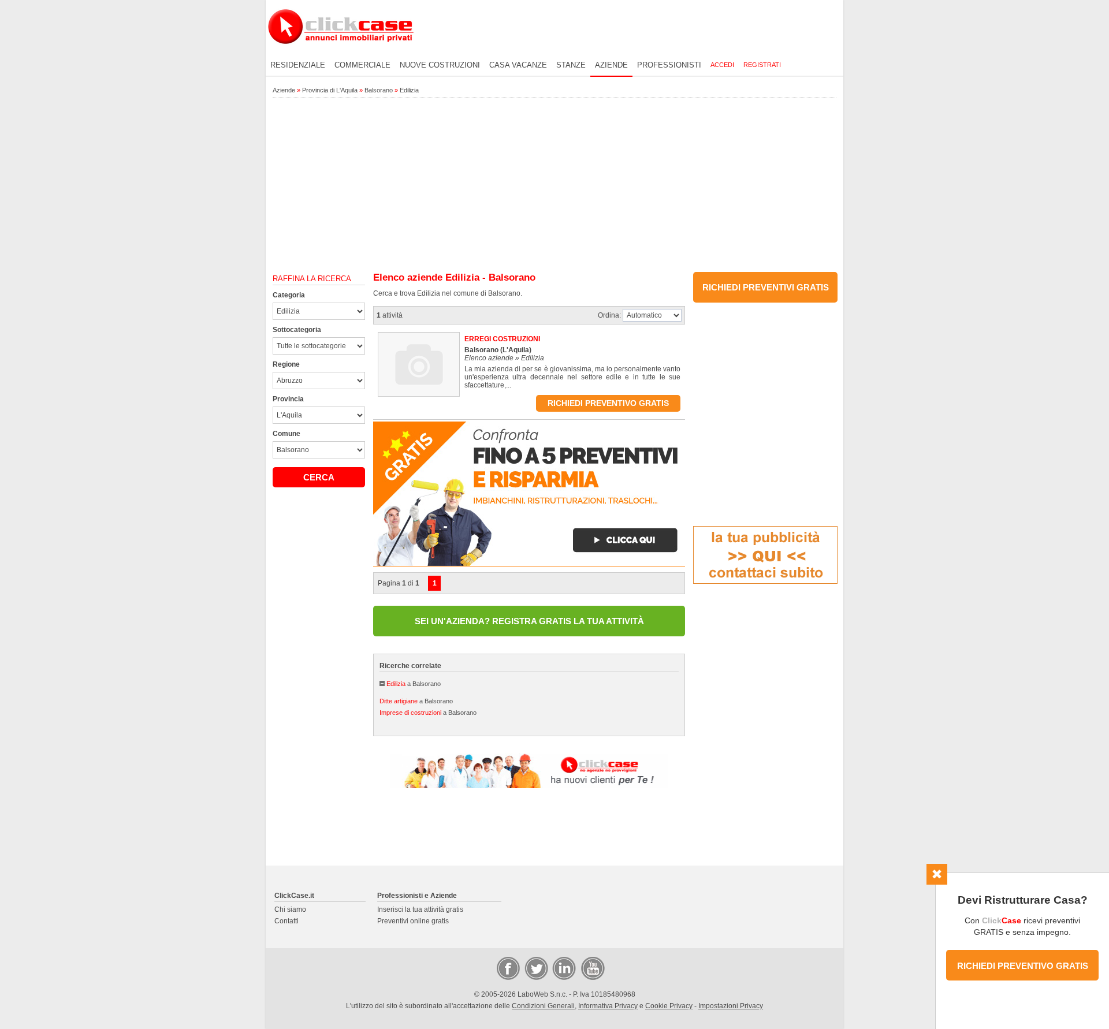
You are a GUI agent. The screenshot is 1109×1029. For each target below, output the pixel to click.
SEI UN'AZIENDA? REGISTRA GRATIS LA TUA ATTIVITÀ (529, 621)
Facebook (507, 967)
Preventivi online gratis (413, 921)
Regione (286, 364)
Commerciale (362, 65)
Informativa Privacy (608, 1006)
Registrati (762, 64)
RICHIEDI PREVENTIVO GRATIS (1022, 966)
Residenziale (297, 65)
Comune (286, 434)
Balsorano (378, 90)
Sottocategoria (297, 330)
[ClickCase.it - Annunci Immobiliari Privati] (341, 52)
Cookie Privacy (669, 1006)
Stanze (571, 65)
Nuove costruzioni (440, 65)
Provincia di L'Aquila (330, 90)
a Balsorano (413, 683)
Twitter (535, 967)
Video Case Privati (592, 967)
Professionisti (669, 65)
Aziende (611, 65)
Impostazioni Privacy (730, 1006)
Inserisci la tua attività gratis (420, 909)
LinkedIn (563, 967)
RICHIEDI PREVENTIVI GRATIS (765, 287)
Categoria (289, 295)
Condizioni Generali (543, 1006)
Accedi (722, 64)
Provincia (288, 399)
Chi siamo (290, 909)
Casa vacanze (518, 65)
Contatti (286, 921)
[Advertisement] (554, 185)
